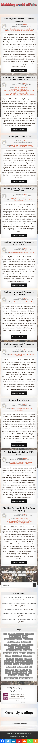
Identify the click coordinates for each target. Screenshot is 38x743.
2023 (12, 199)
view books (23, 702)
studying (29, 199)
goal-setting (23, 145)
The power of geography (14, 521)
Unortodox (22, 94)
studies (22, 408)
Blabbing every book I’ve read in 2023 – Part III (19, 243)
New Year (25, 146)
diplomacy (28, 639)
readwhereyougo (22, 92)
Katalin (13, 694)
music (8, 656)
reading (12, 92)
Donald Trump (28, 29)
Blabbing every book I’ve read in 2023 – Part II (19, 293)
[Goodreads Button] (24, 10)
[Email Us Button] (28, 10)
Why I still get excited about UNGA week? (19, 453)
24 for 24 (14, 145)
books (17, 87)
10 (31, 572)
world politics (24, 522)
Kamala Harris (17, 30)
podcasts (27, 656)
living (17, 199)
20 (34, 572)
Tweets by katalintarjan (19, 723)
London (22, 653)
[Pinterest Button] (13, 10)
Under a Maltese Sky (11, 94)
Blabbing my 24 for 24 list (19, 136)
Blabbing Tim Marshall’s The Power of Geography (19, 509)
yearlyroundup (19, 200)
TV (30, 667)
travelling (28, 408)
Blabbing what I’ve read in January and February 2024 (19, 78)
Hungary (27, 650)
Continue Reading (19, 70)
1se (5, 634)
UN (26, 462)
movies (31, 653)
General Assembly (18, 462)
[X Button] (9, 10)
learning (7, 653)
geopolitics (24, 518)
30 (13, 575)
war (27, 675)
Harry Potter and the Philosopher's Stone (19, 90)
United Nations (14, 464)
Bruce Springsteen (16, 29)
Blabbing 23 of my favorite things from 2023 (19, 189)
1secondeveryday (16, 634)
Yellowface (31, 94)
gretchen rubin (10, 146)
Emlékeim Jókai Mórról (19, 89)
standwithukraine (24, 661)
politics (26, 30)
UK (17, 670)
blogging (30, 634)
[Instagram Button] (20, 10)
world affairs (19, 410)
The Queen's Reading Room (19, 93)
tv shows (10, 670)
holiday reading (28, 252)
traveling (10, 667)
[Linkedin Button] (17, 10)
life (17, 408)
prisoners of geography (16, 520)
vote (21, 675)
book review (13, 252)
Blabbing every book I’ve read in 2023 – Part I (19, 345)
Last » (23, 575)
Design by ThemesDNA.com (19, 737)
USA (31, 30)
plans (31, 146)
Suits (16, 664)
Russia (28, 659)
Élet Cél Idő (24, 87)
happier (18, 146)
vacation (13, 675)
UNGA (30, 462)
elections (8, 30)
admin (25, 25)
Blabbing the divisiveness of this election (19, 20)
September (9, 661)
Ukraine (23, 670)
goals (30, 145)
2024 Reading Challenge (14, 689)
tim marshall (27, 521)
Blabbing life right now (19, 400)
